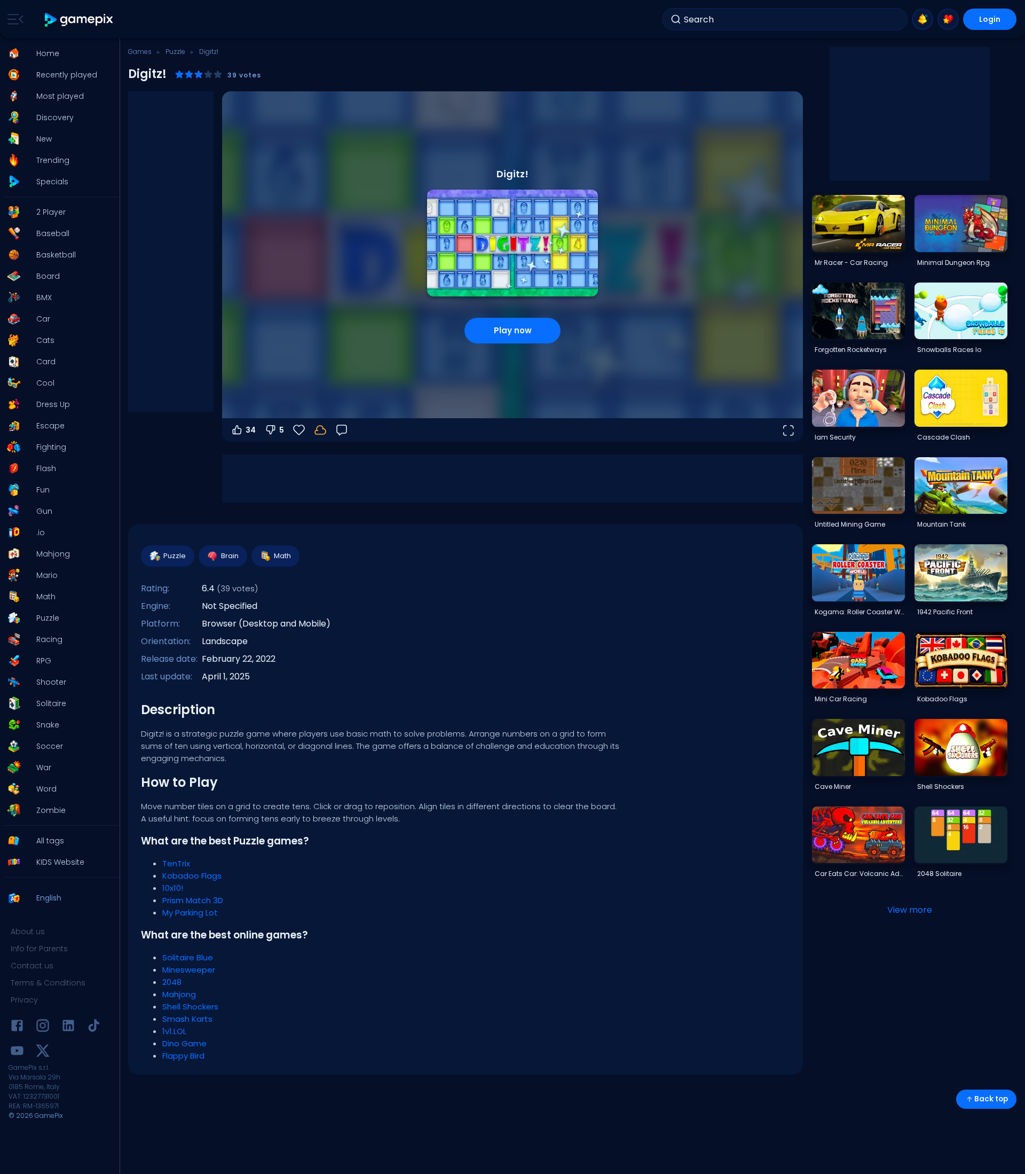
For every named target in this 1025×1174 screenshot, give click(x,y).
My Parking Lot (190, 912)
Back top (991, 1099)
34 (251, 430)
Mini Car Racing (841, 698)
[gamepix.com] (79, 19)
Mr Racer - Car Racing (851, 262)
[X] (42, 1052)
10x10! (172, 888)
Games (140, 51)
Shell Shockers (190, 1006)
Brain (230, 556)
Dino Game (184, 1043)
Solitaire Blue (187, 957)
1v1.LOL (174, 1031)
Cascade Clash (943, 437)
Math (282, 556)
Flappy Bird (183, 1055)
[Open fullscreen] (788, 430)
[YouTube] (17, 1052)
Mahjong (179, 994)
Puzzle (175, 51)
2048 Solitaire (939, 873)
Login (989, 19)
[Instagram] (42, 1027)
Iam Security (835, 437)
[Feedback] (341, 430)
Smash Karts (187, 1018)
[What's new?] (922, 19)
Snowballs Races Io (949, 349)
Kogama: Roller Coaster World (859, 611)
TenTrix (176, 863)
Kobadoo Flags (192, 875)
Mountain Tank (941, 524)
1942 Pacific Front (945, 611)
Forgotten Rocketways (851, 349)
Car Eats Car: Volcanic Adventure (859, 873)
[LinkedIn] (68, 1027)
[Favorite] (948, 19)
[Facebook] (17, 1027)
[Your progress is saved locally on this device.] (320, 430)
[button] (56, 53)
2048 (172, 982)
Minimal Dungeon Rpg (953, 262)
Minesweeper (188, 969)
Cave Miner (833, 786)
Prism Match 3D (192, 900)
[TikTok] (93, 1027)
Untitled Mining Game (850, 524)
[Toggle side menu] (13, 19)
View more (909, 910)
